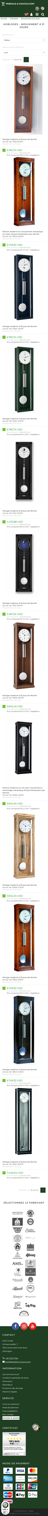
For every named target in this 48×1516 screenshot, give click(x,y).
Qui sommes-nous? (10, 1374)
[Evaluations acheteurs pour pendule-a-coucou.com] (14, 1445)
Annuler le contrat (11, 1418)
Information (12, 1368)
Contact (8, 1335)
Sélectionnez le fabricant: (13, 47)
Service (8, 1398)
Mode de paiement (10, 1407)
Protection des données (12, 1388)
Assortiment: (8, 35)
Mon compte (8, 1414)
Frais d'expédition (9, 1411)
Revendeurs (7, 1385)
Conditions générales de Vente (15, 1378)
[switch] (5, 1512)
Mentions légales (9, 1392)
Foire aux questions (10, 1404)
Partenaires (7, 1381)
